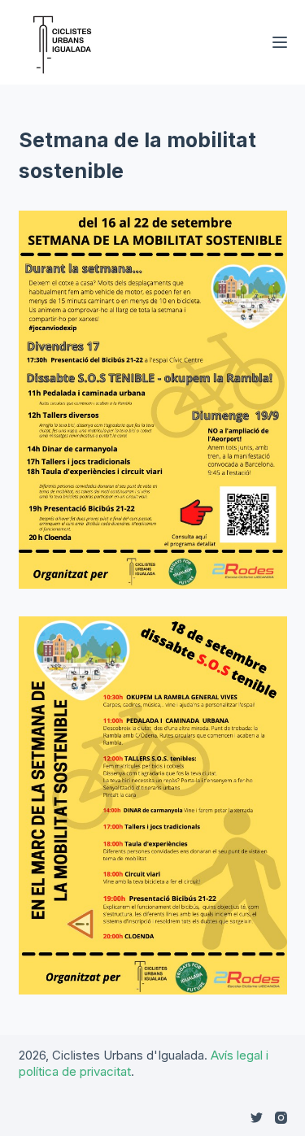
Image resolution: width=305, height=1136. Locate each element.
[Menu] (279, 42)
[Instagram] (281, 1118)
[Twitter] (257, 1118)
